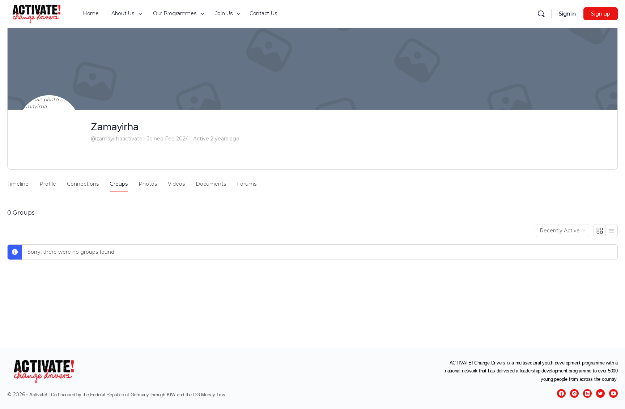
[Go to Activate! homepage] (37, 13)
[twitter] (600, 393)
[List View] (611, 230)
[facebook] (561, 393)
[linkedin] (587, 393)
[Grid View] (600, 230)
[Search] (541, 13)
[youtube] (613, 393)
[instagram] (574, 393)
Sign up (600, 13)
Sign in (567, 13)
